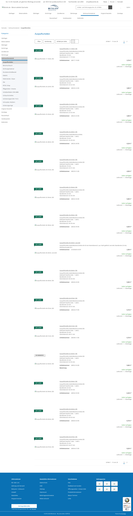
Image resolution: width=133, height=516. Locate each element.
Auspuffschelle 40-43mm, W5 (68, 270)
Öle (4, 82)
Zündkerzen (5, 51)
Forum (112, 2)
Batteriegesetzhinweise (47, 495)
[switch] (127, 509)
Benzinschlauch (7, 65)
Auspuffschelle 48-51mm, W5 (68, 326)
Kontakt (120, 2)
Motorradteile (5, 41)
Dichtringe (4, 48)
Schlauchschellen (8, 95)
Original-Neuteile (6, 109)
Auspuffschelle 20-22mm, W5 (68, 76)
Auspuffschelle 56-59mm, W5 (68, 381)
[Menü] (130, 498)
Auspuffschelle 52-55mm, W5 (68, 354)
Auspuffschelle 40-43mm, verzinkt (70, 243)
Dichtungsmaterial (8, 69)
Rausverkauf (5, 115)
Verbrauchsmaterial (7, 58)
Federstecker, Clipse (9, 79)
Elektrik (5, 75)
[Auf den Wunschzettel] (54, 51)
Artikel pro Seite (62, 41)
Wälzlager (4, 45)
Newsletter (14, 495)
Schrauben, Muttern (9, 102)
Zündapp (4, 112)
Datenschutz (43, 482)
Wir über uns (15, 482)
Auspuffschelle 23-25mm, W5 (68, 104)
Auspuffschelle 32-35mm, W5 (68, 187)
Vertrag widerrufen (24, 506)
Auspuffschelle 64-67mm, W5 (68, 437)
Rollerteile (4, 122)
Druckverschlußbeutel (9, 72)
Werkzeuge (4, 55)
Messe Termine (72, 495)
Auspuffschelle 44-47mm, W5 (68, 298)
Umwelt (13, 492)
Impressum (43, 492)
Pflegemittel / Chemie (9, 89)
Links (69, 498)
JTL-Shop (123, 513)
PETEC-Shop (6, 85)
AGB (41, 486)
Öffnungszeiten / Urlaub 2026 (77, 489)
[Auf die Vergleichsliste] (49, 51)
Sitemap (42, 489)
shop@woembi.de (92, 2)
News (105, 2)
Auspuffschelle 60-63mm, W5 (68, 409)
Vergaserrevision (16, 498)
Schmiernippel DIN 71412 (10, 99)
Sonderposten (5, 119)
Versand (34, 509)
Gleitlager (4, 38)
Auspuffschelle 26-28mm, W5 (68, 132)
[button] (117, 7)
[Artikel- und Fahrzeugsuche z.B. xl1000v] (110, 7)
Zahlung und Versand (18, 486)
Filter (39, 41)
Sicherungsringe (8, 105)
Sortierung (48, 41)
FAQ (69, 482)
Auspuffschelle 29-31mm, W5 (68, 159)
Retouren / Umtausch (17, 489)
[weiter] (130, 41)
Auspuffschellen (8, 62)
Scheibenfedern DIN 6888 (10, 92)
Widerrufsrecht (44, 498)
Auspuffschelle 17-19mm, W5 (68, 49)
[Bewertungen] (73, 368)
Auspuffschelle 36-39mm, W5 (68, 215)
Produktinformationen (74, 492)
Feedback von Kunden (74, 486)
